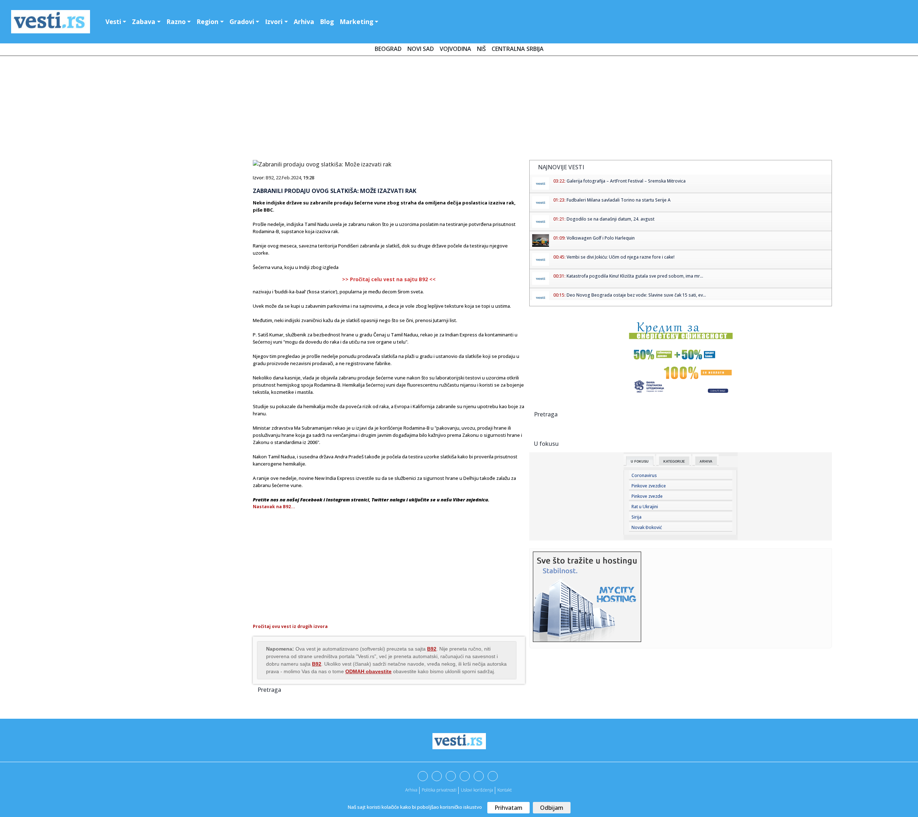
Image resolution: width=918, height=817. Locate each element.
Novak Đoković (646, 527)
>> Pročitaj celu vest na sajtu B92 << (389, 279)
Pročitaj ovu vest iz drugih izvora (290, 626)
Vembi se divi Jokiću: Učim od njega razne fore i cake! (621, 257)
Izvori (274, 21)
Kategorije (674, 461)
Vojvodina (455, 49)
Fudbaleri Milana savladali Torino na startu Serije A (619, 200)
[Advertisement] (459, 109)
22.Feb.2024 (288, 177)
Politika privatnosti (439, 790)
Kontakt (504, 790)
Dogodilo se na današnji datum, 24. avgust (610, 219)
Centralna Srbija (518, 49)
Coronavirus (644, 475)
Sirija (636, 517)
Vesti (113, 21)
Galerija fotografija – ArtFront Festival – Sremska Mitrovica (626, 181)
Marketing (356, 21)
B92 (270, 177)
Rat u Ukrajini (644, 507)
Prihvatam (508, 808)
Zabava (143, 21)
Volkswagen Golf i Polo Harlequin (601, 238)
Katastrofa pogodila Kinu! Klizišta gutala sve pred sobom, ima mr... (635, 276)
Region (207, 21)
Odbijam (551, 808)
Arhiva (304, 21)
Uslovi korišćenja (477, 790)
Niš (481, 49)
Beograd (388, 49)
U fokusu (640, 461)
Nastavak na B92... (274, 507)
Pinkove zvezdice (648, 486)
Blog (327, 21)
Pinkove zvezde (647, 496)
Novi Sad (420, 49)
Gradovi (242, 21)
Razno (176, 21)
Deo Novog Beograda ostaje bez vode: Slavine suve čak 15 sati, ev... (636, 295)
